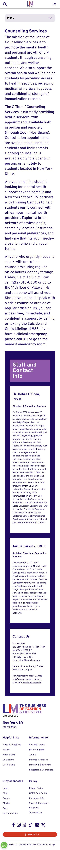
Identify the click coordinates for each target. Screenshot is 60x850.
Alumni (32, 754)
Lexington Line (10, 813)
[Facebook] (13, 825)
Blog (5, 793)
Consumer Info (36, 798)
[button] (54, 4)
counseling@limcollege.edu (26, 660)
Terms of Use (35, 812)
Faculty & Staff (36, 749)
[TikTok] (30, 825)
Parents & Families (38, 760)
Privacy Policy (36, 788)
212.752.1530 (9, 727)
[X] (43, 826)
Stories (6, 803)
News (5, 788)
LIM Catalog (9, 765)
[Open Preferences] (4, 845)
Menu (10, 18)
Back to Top (33, 834)
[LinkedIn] (37, 825)
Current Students (38, 744)
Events (6, 798)
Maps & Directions (12, 744)
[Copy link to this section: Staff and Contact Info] (46, 370)
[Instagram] (19, 825)
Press (6, 808)
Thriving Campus (26, 202)
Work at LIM (9, 754)
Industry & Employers (40, 765)
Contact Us (8, 760)
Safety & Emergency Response (39, 805)
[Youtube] (24, 825)
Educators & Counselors (41, 770)
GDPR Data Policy (38, 793)
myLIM (6, 749)
